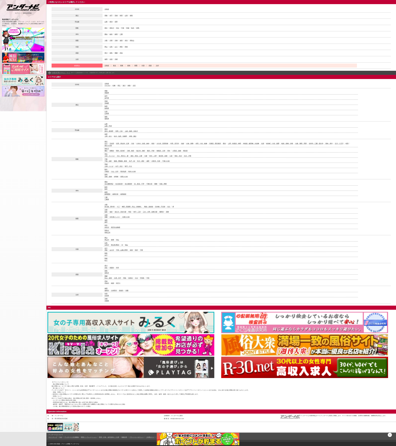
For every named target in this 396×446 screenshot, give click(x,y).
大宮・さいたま (110, 156)
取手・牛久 (128, 166)
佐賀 (111, 59)
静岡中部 (115, 194)
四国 (77, 53)
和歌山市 (107, 232)
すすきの (107, 85)
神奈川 (112, 28)
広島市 (107, 245)
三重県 (107, 199)
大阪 (106, 40)
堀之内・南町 (140, 151)
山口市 (112, 250)
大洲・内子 (117, 278)
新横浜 (112, 151)
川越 (145, 156)
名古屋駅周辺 (109, 184)
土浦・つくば (109, 166)
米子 (106, 255)
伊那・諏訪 (132, 136)
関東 (77, 28)
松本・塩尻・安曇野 (120, 136)
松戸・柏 (132, 161)
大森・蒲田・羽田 (301, 143)
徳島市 (107, 273)
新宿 (152, 143)
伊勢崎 (116, 176)
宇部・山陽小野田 (122, 250)
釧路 (129, 85)
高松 (106, 267)
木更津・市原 (155, 161)
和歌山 (132, 40)
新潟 (111, 21)
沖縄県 (107, 301)
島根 (126, 47)
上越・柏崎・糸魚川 (131, 131)
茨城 (127, 28)
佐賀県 (107, 295)
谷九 (168, 206)
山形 (126, 15)
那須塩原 (123, 171)
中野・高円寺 (174, 143)
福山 (126, 245)
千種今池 (149, 184)
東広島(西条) (115, 245)
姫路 (106, 212)
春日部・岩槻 (163, 156)
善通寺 (112, 267)
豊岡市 (161, 212)
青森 (106, 15)
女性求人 (77, 65)
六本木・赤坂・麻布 (142, 143)
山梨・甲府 (108, 126)
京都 (116, 40)
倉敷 (112, 240)
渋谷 (132, 143)
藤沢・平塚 (150, 151)
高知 (121, 53)
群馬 (137, 28)
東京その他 (108, 145)
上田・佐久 (108, 136)
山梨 (106, 21)
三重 (121, 34)
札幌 (114, 85)
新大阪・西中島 (110, 206)
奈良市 (107, 227)
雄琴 (106, 222)
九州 (77, 59)
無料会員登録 (27, 13)
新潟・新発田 (109, 131)
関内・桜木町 (120, 151)
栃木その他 (132, 171)
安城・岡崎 (163, 184)
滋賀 (121, 40)
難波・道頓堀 (148, 206)
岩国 (131, 250)
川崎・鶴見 (130, 151)
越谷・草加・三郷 (136, 156)
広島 (111, 47)
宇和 (147, 278)
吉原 (262, 143)
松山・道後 (108, 278)
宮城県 (107, 103)
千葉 (122, 28)
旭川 (124, 85)
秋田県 (107, 108)
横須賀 (185, 151)
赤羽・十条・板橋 (201, 143)
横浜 (106, 151)
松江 (106, 260)
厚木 (168, 151)
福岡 (106, 59)
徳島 (111, 53)
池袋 (182, 143)
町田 (347, 143)
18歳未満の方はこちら (61, 73)
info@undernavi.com (177, 418)
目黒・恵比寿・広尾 (122, 143)
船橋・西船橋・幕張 (120, 161)
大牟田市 (114, 290)
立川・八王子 (339, 143)
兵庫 (111, 40)
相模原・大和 (161, 151)
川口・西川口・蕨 (122, 156)
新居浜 (130, 278)
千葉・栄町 (108, 161)
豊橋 (155, 184)
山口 (116, 47)
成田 (147, 161)
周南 (106, 250)
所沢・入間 (153, 156)
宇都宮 (107, 171)
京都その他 (126, 217)
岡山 (106, 47)
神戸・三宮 (137, 212)
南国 (112, 283)
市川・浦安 (140, 161)
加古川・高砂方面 (120, 212)
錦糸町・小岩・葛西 (272, 143)
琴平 (117, 267)
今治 (136, 278)
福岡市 (107, 290)
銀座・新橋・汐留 (287, 143)
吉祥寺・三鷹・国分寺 (316, 143)
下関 (141, 250)
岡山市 (107, 240)
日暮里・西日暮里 (215, 143)
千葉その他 (166, 161)
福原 (111, 212)
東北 (77, 15)
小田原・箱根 (176, 151)
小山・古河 (114, 171)
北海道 (107, 9)
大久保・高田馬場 (162, 143)
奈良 (126, 40)
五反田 (112, 143)
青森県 (107, 93)
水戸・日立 (119, 166)
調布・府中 (329, 143)
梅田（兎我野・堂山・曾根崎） (132, 206)
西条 (124, 278)
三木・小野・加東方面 (150, 212)
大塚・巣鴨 (189, 143)
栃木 (132, 28)
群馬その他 (124, 176)
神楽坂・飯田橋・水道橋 (251, 143)
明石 (129, 212)
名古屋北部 (119, 184)
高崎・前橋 (108, 176)
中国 (77, 47)
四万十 (118, 283)
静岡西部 (107, 194)
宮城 (116, 15)
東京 (106, 28)
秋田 (121, 15)
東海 (128, 65)
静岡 (116, 34)
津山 (117, 240)
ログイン (18, 13)
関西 (77, 40)
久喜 (171, 156)
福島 (131, 15)
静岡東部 (123, 194)
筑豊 (127, 290)
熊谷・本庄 (178, 156)
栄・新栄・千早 (139, 184)
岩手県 (107, 98)
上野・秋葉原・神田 (234, 143)
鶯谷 (224, 143)
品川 (106, 143)
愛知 (106, 34)
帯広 (119, 85)
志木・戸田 (187, 156)
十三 (118, 206)
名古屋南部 (128, 184)
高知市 (107, 283)
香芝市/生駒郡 (115, 227)
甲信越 (77, 21)
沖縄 (116, 59)
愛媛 (116, 53)
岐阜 (111, 34)
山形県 (107, 113)
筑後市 (121, 290)
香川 (106, 53)
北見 (134, 85)
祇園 (106, 217)
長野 (116, 21)
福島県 (107, 118)
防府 (136, 250)
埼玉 (117, 28)
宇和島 (142, 278)
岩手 (111, 15)
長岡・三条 (119, 131)
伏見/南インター (115, 217)
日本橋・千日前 (160, 206)
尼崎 (167, 212)
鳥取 (121, 47)
